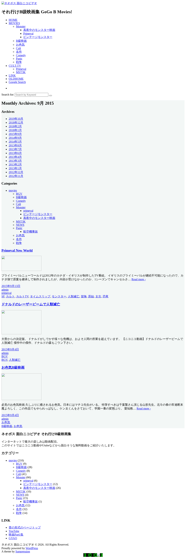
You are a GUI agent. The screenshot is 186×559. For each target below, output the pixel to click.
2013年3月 (15, 160)
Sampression (22, 551)
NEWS (20, 224)
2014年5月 (15, 141)
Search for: (7, 94)
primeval (28, 210)
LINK (12, 75)
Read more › (139, 279)
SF (3, 296)
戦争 (19, 62)
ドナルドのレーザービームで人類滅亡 (30, 304)
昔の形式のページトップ (25, 527)
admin (5, 289)
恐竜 (105, 296)
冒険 (84, 296)
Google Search (17, 82)
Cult (18, 48)
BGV (19, 193)
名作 (19, 51)
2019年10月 (16, 118)
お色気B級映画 (13, 367)
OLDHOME (16, 78)
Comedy (21, 55)
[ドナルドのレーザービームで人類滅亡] (21, 333)
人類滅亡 (73, 296)
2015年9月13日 (10, 286)
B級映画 (21, 40)
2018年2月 (15, 126)
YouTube (14, 531)
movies (13, 190)
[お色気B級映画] (21, 399)
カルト (10, 296)
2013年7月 (15, 149)
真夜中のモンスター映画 (39, 29)
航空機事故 (30, 231)
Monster (20, 26)
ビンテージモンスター (37, 37)
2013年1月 (15, 168)
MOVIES (14, 23)
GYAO (13, 538)
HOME (13, 19)
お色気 (20, 44)
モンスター (59, 296)
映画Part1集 (16, 534)
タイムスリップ (40, 296)
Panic (19, 58)
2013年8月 (15, 145)
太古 (98, 296)
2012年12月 (16, 172)
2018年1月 (15, 130)
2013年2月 (15, 164)
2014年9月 (15, 137)
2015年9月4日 (10, 349)
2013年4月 (15, 156)
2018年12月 (16, 122)
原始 (91, 296)
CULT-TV (15, 65)
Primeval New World (17, 250)
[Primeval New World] (21, 269)
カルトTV (22, 296)
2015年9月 (15, 134)
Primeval (28, 33)
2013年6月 (15, 153)
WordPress (32, 548)
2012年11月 (16, 175)
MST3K (21, 72)
